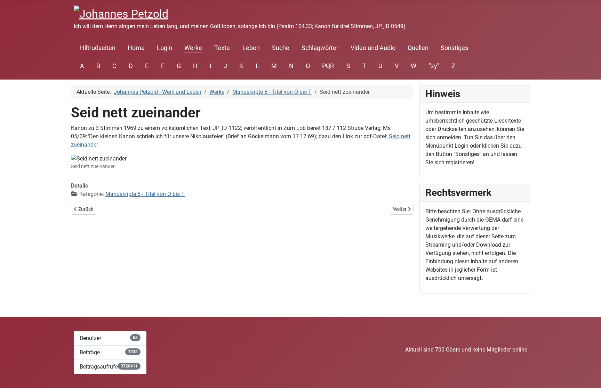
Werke (193, 47)
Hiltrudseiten (97, 47)
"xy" (434, 66)
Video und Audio (373, 47)
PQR (328, 66)
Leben (251, 47)
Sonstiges (454, 47)
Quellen (418, 47)
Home (136, 47)
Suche (280, 47)
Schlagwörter (320, 47)
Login (164, 47)
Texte (222, 47)
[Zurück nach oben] (588, 375)
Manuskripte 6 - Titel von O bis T (145, 194)
